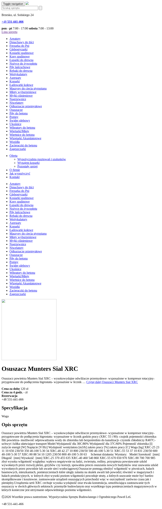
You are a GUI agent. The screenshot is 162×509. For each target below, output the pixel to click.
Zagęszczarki (17, 149)
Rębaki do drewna (20, 70)
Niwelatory (16, 102)
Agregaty (15, 77)
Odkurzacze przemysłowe (25, 106)
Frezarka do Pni (19, 45)
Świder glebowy (19, 120)
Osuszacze (16, 109)
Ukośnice (15, 124)
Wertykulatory (18, 74)
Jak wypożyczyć (19, 173)
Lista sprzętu (9, 32)
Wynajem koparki (28, 162)
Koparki (14, 81)
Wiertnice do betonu (22, 134)
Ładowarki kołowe (21, 85)
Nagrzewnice (17, 99)
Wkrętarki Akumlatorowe (25, 138)
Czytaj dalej (112, 382)
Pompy (13, 117)
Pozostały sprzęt (27, 166)
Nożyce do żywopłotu (23, 63)
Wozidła (14, 142)
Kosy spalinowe (19, 56)
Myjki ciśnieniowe (21, 95)
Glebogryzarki (18, 49)
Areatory (15, 38)
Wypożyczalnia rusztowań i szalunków (41, 159)
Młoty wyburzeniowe (22, 92)
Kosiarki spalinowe (21, 53)
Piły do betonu (18, 113)
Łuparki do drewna (21, 60)
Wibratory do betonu (22, 127)
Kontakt (14, 177)
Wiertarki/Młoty (19, 131)
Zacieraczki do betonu (23, 145)
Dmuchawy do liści (21, 42)
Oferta (13, 155)
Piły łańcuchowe (19, 67)
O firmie (14, 170)
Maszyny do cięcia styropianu (28, 88)
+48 (13, 21)
